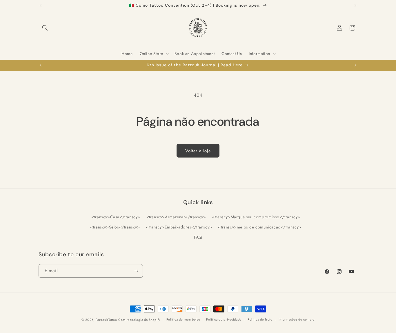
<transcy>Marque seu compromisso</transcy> (256, 217)
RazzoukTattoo (106, 319)
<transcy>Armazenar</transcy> (176, 217)
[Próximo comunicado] (355, 5)
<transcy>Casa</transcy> (115, 217)
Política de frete (260, 319)
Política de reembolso (183, 319)
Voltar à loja (198, 151)
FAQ (198, 237)
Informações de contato (297, 319)
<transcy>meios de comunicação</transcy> (259, 227)
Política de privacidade (223, 319)
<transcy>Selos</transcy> (115, 227)
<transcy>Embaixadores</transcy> (179, 227)
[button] (45, 27)
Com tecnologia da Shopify (139, 319)
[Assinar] (136, 271)
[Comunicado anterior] (40, 5)
